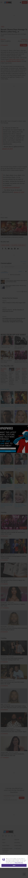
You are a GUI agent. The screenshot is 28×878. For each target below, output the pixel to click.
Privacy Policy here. (19, 862)
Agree (14, 865)
